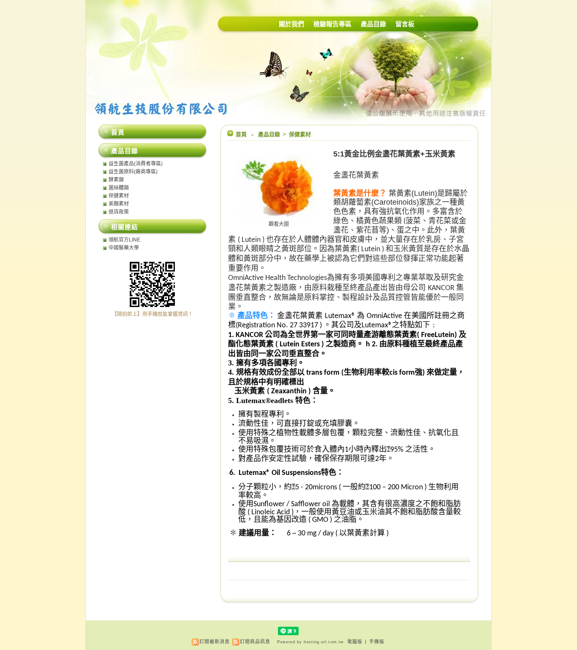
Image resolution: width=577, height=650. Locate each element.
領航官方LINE (124, 240)
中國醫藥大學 (124, 248)
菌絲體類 (119, 188)
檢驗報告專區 (332, 23)
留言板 (404, 23)
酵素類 (116, 180)
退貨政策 (119, 212)
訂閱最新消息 (214, 641)
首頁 (241, 134)
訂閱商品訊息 (255, 641)
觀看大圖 (279, 224)
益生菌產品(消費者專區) (136, 164)
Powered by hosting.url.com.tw (310, 642)
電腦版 (354, 641)
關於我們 (291, 23)
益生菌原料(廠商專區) (133, 172)
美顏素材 (119, 204)
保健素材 (300, 134)
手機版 (376, 641)
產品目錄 (373, 23)
